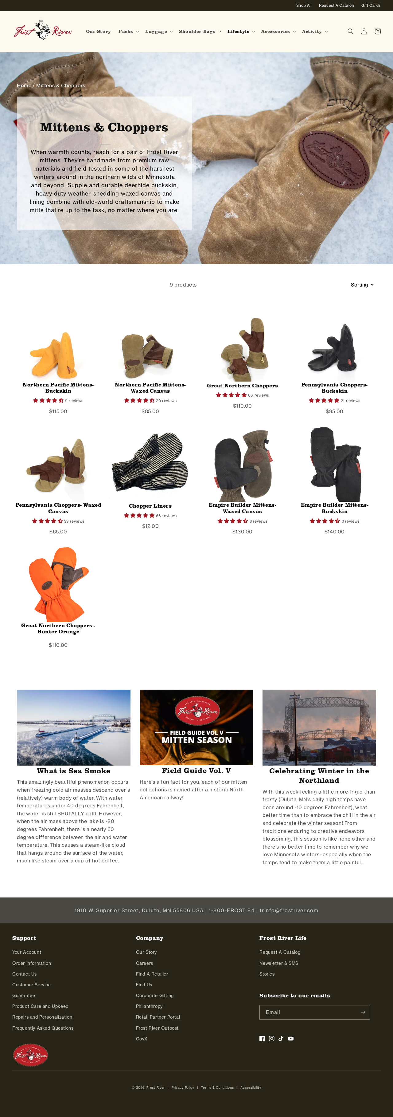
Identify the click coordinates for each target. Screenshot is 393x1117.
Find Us (144, 985)
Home (24, 85)
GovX (141, 1039)
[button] (128, 31)
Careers (144, 963)
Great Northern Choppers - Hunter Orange (58, 628)
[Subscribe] (363, 1012)
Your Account (26, 952)
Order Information (31, 963)
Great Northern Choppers (242, 385)
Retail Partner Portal (158, 1017)
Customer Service (31, 985)
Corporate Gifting (155, 995)
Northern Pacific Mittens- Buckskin (58, 388)
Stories (266, 974)
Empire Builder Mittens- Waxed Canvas (243, 508)
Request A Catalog (279, 952)
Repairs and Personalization (42, 1017)
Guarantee (23, 995)
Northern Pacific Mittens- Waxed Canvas (150, 388)
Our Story (146, 952)
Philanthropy (149, 1006)
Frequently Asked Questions (43, 1028)
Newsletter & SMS (278, 963)
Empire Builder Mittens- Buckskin (335, 508)
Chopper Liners (150, 506)
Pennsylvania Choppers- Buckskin (335, 388)
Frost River (155, 1088)
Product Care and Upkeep (40, 1006)
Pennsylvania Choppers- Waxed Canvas (58, 508)
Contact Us (24, 974)
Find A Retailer (152, 974)
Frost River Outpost (157, 1028)
